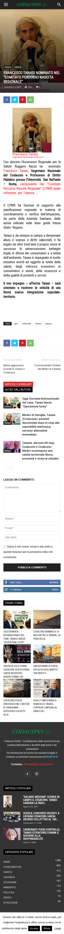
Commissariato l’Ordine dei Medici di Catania (47, 367)
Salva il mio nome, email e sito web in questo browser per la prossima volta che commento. (28, 552)
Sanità (17, 67)
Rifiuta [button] (47, 928)
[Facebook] (27, 774)
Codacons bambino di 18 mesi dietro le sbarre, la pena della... (46, 635)
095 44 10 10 (52, 756)
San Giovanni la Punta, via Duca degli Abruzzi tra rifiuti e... (45, 670)
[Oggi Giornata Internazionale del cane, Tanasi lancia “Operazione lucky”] (11, 402)
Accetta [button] (34, 928)
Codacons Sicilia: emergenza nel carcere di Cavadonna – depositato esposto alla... (16, 707)
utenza (48, 323)
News (8, 67)
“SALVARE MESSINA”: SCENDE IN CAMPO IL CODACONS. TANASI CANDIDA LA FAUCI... (41, 800)
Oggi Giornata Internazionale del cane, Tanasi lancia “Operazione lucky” (40, 402)
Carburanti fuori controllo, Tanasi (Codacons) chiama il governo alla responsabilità (41, 834)
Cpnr (16, 323)
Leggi (57, 928)
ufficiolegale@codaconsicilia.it (38, 764)
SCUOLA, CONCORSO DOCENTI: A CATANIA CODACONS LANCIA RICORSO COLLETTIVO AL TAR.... (41, 816)
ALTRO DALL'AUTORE (18, 389)
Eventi (8, 406)
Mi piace (54, 582)
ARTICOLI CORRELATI (18, 384)
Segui (55, 589)
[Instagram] (36, 774)
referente (26, 323)
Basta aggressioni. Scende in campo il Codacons (14, 369)
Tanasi (38, 323)
